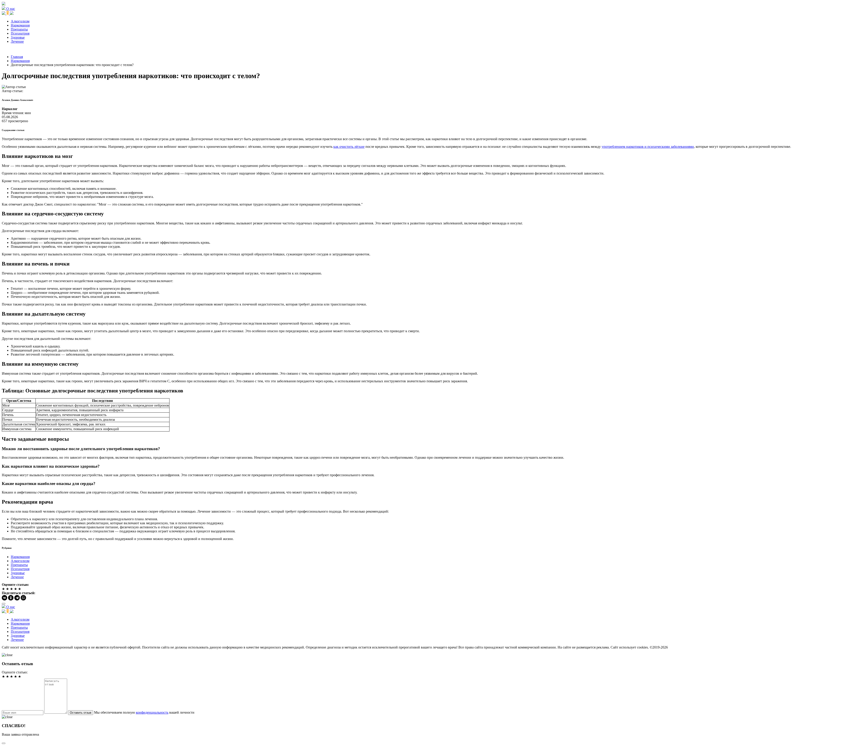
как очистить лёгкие (349, 146)
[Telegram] (17, 597)
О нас (10, 9)
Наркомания (20, 25)
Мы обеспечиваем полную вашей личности (144, 712)
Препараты (19, 29)
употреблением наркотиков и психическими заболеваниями (648, 146)
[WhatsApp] (23, 597)
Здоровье (18, 37)
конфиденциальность (152, 712)
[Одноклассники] (10, 597)
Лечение (17, 41)
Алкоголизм (20, 21)
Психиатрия (20, 33)
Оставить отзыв (80, 712)
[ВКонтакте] (4, 597)
